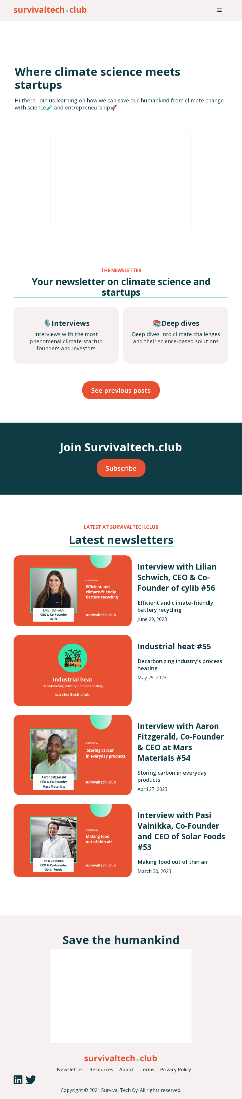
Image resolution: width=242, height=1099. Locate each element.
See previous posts (121, 390)
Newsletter (70, 1069)
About (126, 1069)
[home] (50, 8)
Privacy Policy (175, 1069)
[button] (219, 10)
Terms (147, 1069)
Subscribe (121, 468)
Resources (101, 1069)
